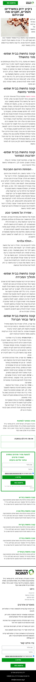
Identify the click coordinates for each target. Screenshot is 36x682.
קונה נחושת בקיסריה (26, 552)
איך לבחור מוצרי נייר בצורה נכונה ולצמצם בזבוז (19, 630)
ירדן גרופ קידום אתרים (18, 672)
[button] (22, 3)
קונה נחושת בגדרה (27, 538)
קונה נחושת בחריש (27, 497)
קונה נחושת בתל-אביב (25, 511)
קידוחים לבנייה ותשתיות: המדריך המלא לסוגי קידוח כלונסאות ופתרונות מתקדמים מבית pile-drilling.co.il (18, 636)
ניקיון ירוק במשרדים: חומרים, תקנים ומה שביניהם (19, 626)
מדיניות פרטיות (16, 473)
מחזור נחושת (30, 96)
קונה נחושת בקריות (27, 525)
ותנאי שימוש (8, 473)
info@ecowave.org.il (18, 680)
